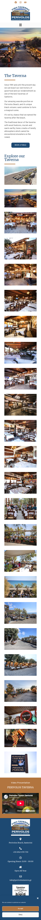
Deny (20, 915)
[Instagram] (20, 2)
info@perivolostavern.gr (20, 880)
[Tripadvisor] (25, 2)
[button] (38, 898)
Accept (20, 909)
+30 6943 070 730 (20, 852)
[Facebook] (15, 2)
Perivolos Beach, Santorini (20, 843)
